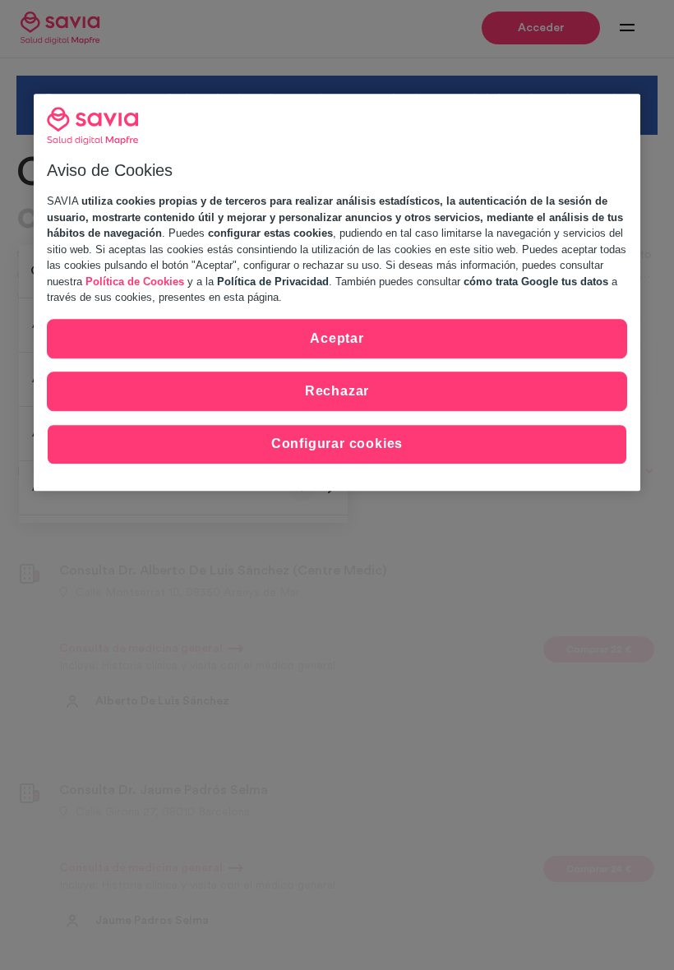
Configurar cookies (337, 444)
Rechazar (337, 391)
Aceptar (337, 338)
